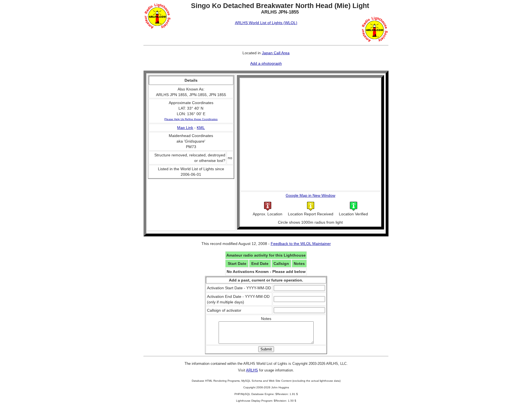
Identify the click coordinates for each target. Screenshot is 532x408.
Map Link (185, 127)
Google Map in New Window (310, 195)
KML (201, 127)
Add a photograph (266, 63)
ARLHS (252, 370)
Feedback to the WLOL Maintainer (301, 243)
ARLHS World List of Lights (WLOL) (266, 22)
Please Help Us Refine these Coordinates (191, 119)
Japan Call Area (276, 53)
